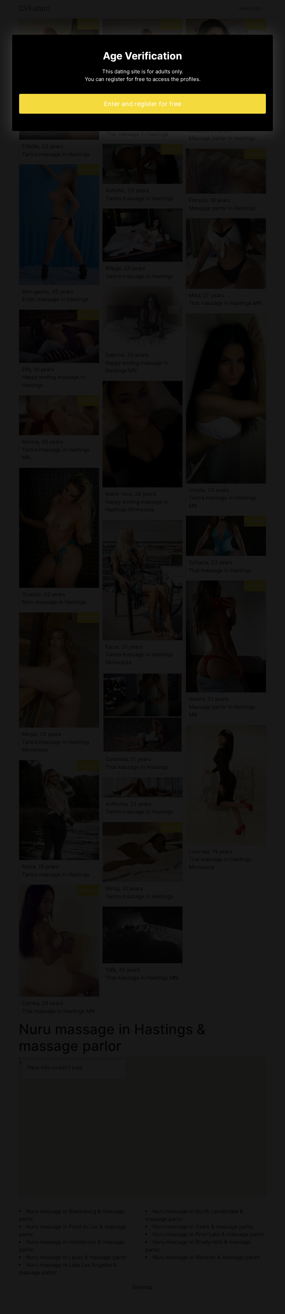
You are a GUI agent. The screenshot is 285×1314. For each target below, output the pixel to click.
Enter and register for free (142, 103)
